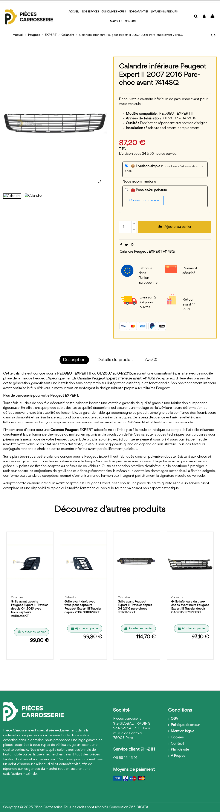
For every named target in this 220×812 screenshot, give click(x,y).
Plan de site (180, 749)
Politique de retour (185, 725)
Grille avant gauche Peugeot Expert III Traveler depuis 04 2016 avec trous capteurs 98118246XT (29, 609)
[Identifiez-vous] (204, 16)
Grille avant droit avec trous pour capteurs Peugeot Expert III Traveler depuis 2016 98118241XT (82, 607)
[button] (116, 21)
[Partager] (121, 245)
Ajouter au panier (178, 227)
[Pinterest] (132, 245)
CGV (174, 719)
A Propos (178, 756)
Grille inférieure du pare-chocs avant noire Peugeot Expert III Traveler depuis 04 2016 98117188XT (190, 607)
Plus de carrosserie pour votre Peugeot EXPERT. (41, 395)
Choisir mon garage (144, 200)
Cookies (177, 737)
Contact (177, 743)
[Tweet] (126, 245)
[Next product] (215, 35)
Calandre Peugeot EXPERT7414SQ (147, 251)
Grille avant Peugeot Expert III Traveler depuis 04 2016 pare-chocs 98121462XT (135, 607)
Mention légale (182, 731)
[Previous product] (212, 35)
